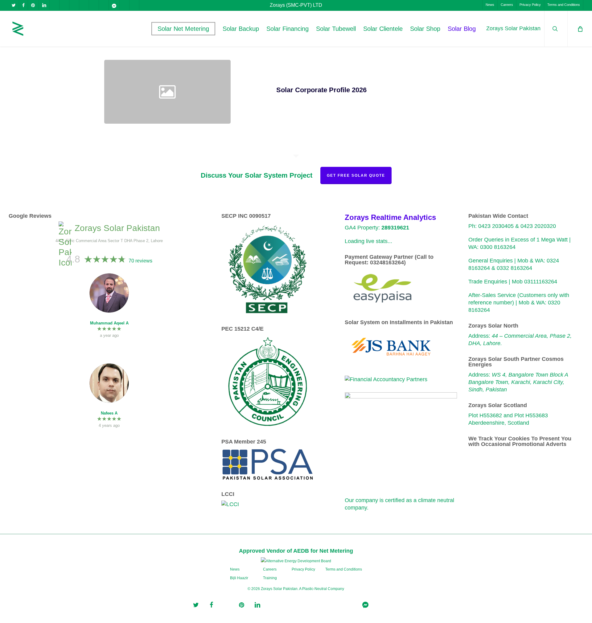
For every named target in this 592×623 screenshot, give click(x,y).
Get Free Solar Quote (356, 175)
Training (270, 578)
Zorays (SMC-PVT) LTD (296, 5)
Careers (270, 569)
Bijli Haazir (239, 578)
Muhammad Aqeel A (109, 323)
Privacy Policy (303, 569)
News (235, 569)
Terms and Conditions (343, 569)
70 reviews (140, 260)
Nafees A (109, 413)
